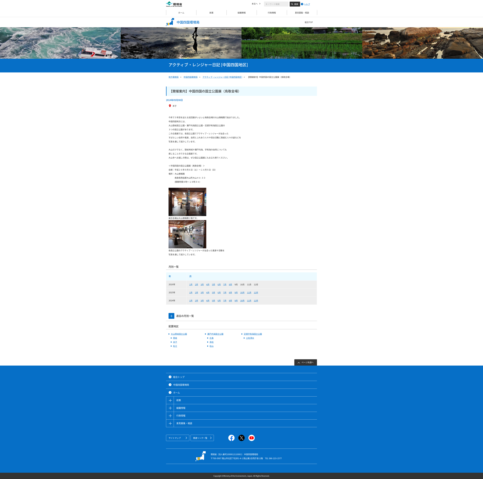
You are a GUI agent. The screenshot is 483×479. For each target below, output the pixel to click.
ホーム (181, 12)
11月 (249, 292)
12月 (256, 292)
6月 (219, 284)
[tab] (171, 316)
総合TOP (309, 22)
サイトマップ (175, 437)
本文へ (255, 3)
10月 (242, 292)
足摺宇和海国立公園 (253, 333)
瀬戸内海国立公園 (215, 333)
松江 (175, 345)
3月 (202, 284)
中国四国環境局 (191, 76)
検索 (296, 4)
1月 (190, 284)
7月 (224, 284)
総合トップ (179, 377)
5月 (213, 284)
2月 (196, 284)
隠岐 (175, 337)
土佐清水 (250, 337)
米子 (175, 341)
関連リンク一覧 (200, 437)
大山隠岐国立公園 (179, 333)
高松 (212, 341)
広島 (212, 337)
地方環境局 (174, 76)
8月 (230, 284)
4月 (207, 284)
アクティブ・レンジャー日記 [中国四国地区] (222, 76)
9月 (236, 292)
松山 (212, 345)
